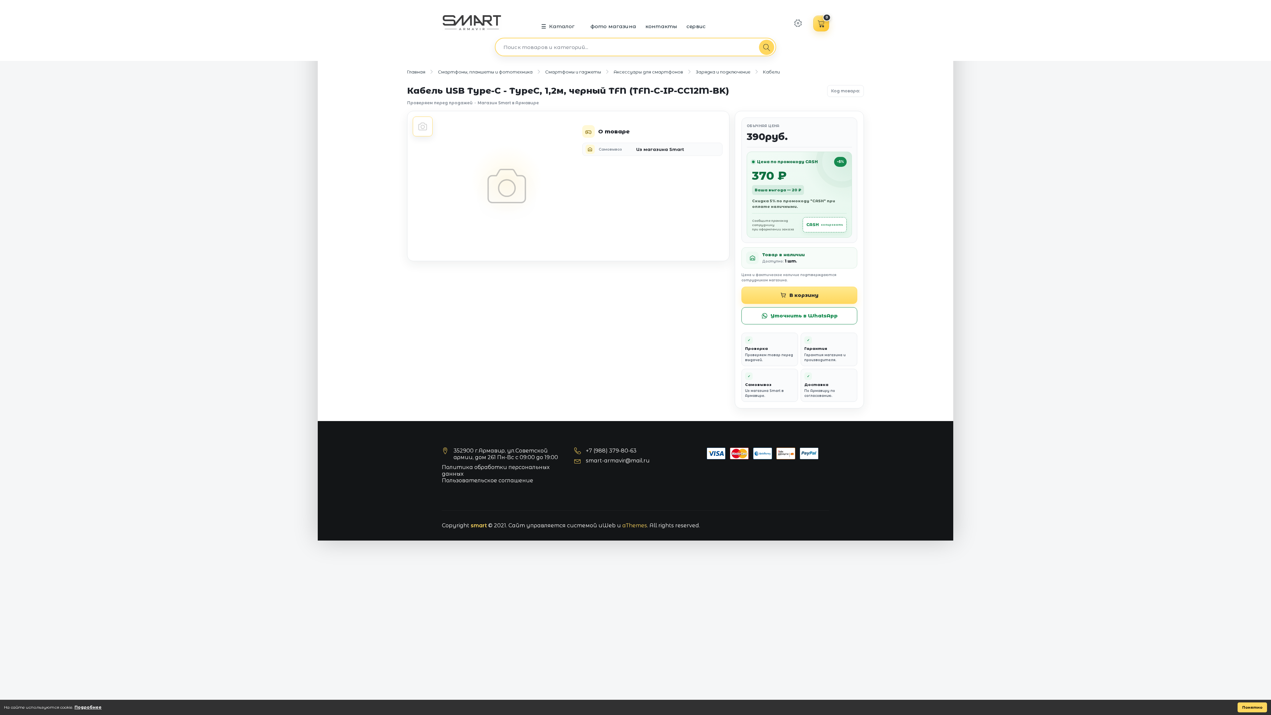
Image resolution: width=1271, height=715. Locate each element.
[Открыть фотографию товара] (507, 186)
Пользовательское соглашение (487, 480)
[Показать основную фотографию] (423, 126)
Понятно (1252, 707)
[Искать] (766, 47)
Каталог (562, 26)
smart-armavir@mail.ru (618, 460)
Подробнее (88, 707)
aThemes (634, 525)
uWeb (607, 525)
